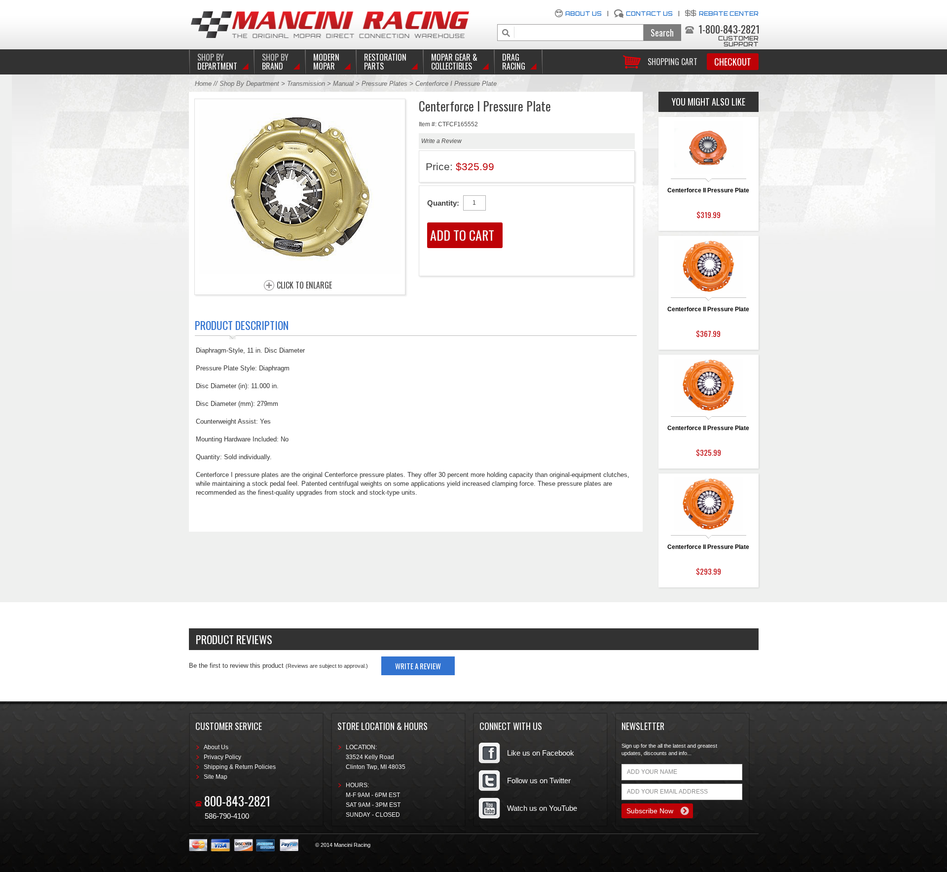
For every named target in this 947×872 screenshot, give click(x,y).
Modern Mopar (326, 61)
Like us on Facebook (540, 753)
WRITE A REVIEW (418, 665)
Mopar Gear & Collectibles (454, 61)
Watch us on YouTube (542, 808)
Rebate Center (729, 13)
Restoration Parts (385, 61)
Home (203, 83)
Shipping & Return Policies (240, 766)
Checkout (732, 61)
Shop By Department (249, 83)
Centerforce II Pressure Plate (708, 190)
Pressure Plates (384, 83)
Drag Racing (513, 61)
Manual (344, 83)
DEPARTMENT (217, 61)
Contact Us (649, 13)
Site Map (215, 776)
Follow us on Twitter (539, 780)
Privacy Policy (222, 757)
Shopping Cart (672, 61)
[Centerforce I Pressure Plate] (300, 271)
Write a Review (441, 141)
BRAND (275, 61)
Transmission (307, 83)
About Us (583, 13)
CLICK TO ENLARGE (304, 285)
